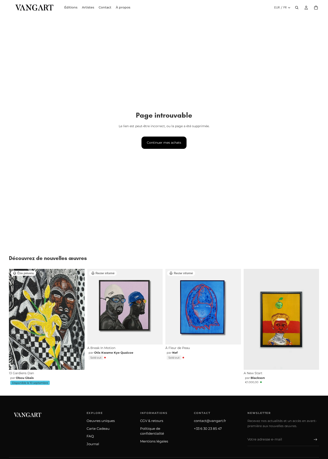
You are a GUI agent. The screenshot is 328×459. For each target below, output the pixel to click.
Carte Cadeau (98, 428)
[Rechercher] (297, 7)
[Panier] (316, 7)
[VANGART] (27, 415)
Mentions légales (154, 441)
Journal (93, 444)
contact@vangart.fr (210, 421)
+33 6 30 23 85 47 (208, 428)
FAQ (90, 436)
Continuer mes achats (164, 143)
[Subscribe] (315, 439)
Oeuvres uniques (101, 421)
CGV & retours (151, 421)
